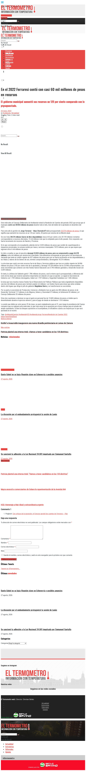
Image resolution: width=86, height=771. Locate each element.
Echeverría (9, 80)
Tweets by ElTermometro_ (10, 569)
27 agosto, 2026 (6, 379)
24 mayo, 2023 (6, 111)
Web (2, 551)
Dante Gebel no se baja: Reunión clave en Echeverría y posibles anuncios (31, 374)
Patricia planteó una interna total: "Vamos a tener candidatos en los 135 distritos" (34, 474)
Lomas (7, 98)
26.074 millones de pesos (70, 231)
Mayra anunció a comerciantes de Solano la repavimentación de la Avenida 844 (33, 489)
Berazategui (9, 71)
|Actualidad (15, 113)
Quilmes (8, 66)
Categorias (4, 643)
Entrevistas (45, 705)
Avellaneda (9, 55)
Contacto (4, 18)
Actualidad (45, 703)
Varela (7, 68)
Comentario (5, 539)
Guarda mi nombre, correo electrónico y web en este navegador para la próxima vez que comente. (38, 555)
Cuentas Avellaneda (19, 314)
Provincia (8, 21)
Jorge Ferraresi (42, 314)
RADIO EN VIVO (6, 15)
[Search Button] (18, 21)
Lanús (7, 62)
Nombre (4, 543)
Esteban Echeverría (7, 370)
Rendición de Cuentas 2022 (57, 314)
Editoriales (45, 707)
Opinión (45, 710)
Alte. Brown (9, 53)
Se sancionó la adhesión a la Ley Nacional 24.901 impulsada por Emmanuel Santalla (36, 453)
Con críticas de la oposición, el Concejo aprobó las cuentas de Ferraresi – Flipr (40, 514)
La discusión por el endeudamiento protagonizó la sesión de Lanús (29, 414)
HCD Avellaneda (31, 314)
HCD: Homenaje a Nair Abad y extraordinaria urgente (22, 505)
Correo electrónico (8, 547)
